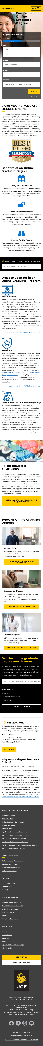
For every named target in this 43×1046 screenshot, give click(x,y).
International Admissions (11, 867)
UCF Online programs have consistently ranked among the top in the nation (21, 372)
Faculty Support (21, 963)
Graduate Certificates (11, 697)
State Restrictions (21, 1032)
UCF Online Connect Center (12, 906)
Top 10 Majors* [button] (21, 707)
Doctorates (7, 700)
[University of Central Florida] (15, 2)
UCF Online (8, 8)
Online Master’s (7, 819)
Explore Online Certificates (21, 606)
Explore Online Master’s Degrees (21, 562)
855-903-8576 (23, 1005)
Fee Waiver (6, 890)
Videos (4, 931)
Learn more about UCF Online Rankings (24, 386)
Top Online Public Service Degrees (15, 842)
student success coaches (19, 672)
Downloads (6, 915)
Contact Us (21, 957)
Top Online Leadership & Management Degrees (20, 845)
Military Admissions (9, 871)
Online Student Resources (12, 902)
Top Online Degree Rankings (13, 945)
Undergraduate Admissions (12, 861)
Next (32, 91)
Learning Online (8, 912)
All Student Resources (10, 909)
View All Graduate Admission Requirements (21, 501)
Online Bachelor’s (8, 815)
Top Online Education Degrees (13, 848)
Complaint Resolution (21, 1035)
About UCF (6, 938)
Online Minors (7, 828)
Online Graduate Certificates (13, 822)
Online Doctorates (9, 825)
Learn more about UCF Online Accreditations (22, 332)
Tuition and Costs (8, 883)
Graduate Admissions (10, 864)
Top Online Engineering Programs (15, 835)
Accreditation (7, 935)
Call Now (9, 750)
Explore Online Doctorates (21, 648)
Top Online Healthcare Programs (14, 832)
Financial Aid (7, 886)
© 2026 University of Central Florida (21, 1040)
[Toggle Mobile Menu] (40, 2)
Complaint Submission (10, 919)
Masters (6, 693)
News (4, 941)
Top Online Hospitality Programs (14, 838)
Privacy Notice (35, 97)
